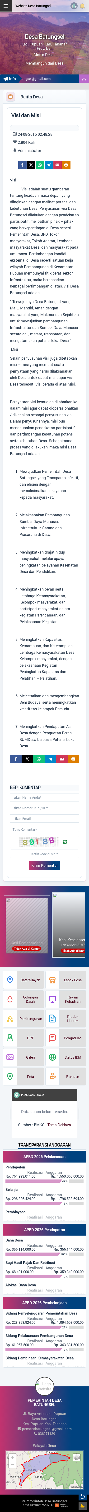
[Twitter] (31, 165)
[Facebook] (22, 165)
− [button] (12, 1464)
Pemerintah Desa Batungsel (46, 1501)
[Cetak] (66, 165)
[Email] (57, 165)
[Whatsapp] (40, 165)
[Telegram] (49, 165)
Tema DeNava (59, 1124)
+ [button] (12, 1457)
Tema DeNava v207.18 (37, 1505)
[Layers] (76, 1457)
